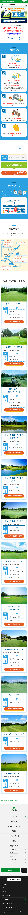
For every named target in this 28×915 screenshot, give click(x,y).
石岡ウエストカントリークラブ (9, 240)
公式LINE (14, 849)
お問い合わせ (6, 896)
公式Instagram (14, 853)
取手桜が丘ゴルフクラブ (7, 246)
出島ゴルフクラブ (6, 244)
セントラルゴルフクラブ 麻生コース (20, 260)
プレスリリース (6, 888)
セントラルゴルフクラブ (18, 258)
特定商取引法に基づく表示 (9, 907)
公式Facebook (14, 856)
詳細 (24, 1)
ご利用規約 (5, 899)
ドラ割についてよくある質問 (14, 148)
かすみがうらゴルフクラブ (8, 242)
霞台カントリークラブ (5, 267)
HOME (10, 870)
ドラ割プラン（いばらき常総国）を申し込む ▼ (14, 173)
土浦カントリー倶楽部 (5, 269)
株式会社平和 (14, 859)
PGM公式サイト (14, 862)
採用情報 (4, 892)
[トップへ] (24, 870)
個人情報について (7, 903)
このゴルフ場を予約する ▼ (14, 321)
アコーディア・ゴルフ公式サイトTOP (9, 800)
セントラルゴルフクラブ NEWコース (20, 261)
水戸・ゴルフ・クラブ (21, 242)
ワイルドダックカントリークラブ (20, 256)
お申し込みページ (13, 82)
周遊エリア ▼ (14, 38)
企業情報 (4, 884)
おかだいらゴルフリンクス (6, 266)
